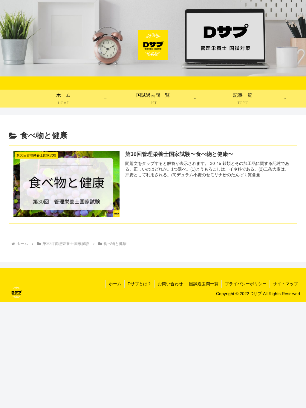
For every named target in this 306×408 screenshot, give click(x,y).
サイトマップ (285, 283)
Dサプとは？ (140, 283)
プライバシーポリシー (246, 283)
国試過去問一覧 (203, 283)
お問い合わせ (170, 283)
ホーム (115, 283)
